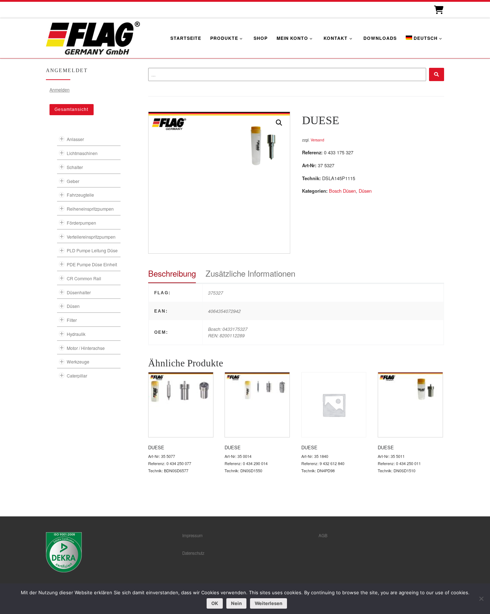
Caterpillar (77, 375)
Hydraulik (76, 334)
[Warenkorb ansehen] (438, 10)
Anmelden (60, 89)
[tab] (172, 273)
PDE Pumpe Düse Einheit (92, 264)
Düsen (365, 190)
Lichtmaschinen (82, 153)
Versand (317, 139)
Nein (236, 603)
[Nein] (481, 598)
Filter (72, 320)
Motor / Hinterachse (86, 348)
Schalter (75, 167)
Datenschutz (193, 553)
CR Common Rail (84, 278)
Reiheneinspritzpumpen (90, 209)
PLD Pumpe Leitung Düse (92, 250)
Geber (73, 181)
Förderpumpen (81, 223)
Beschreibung (172, 273)
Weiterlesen (268, 603)
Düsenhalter (79, 292)
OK (214, 603)
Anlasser (75, 139)
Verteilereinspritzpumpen (91, 237)
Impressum (192, 535)
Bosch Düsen (342, 190)
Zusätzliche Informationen (250, 273)
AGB (323, 535)
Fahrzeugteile (80, 195)
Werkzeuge (78, 361)
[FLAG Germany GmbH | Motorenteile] (93, 37)
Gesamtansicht (71, 109)
